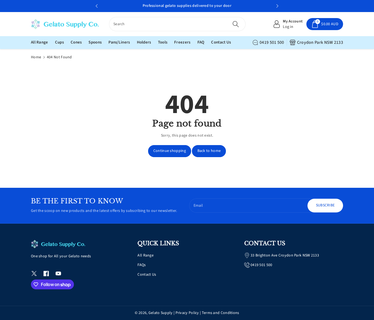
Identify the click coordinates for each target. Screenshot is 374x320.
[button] (325, 24)
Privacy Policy (187, 313)
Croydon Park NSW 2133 (320, 42)
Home (36, 57)
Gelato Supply (160, 313)
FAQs (141, 265)
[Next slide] (277, 6)
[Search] (235, 24)
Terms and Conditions (220, 313)
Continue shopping (169, 151)
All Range (145, 255)
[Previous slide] (97, 6)
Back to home (209, 151)
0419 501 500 (272, 42)
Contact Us (146, 274)
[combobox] (177, 24)
